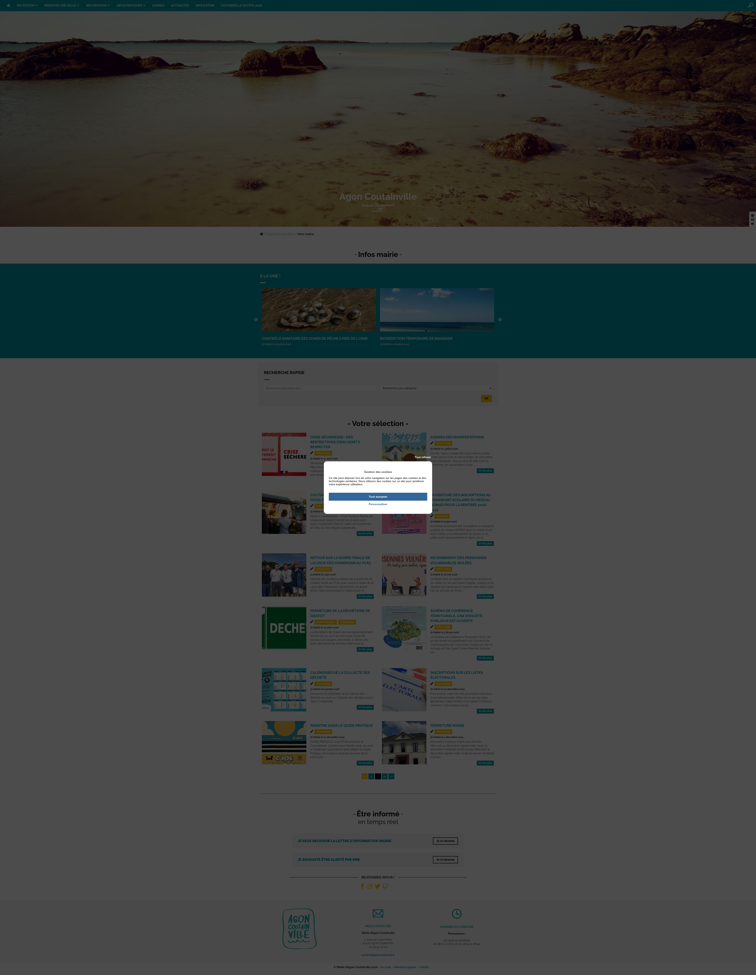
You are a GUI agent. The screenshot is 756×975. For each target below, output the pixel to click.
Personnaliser (378, 504)
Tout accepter (378, 496)
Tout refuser (423, 457)
